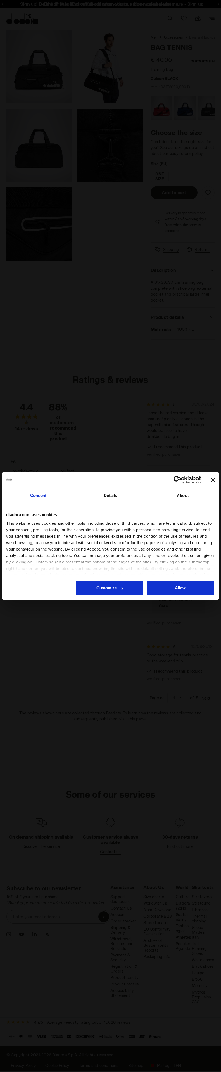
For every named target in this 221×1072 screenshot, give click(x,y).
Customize (106, 588)
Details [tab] (110, 495)
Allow (180, 588)
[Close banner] (213, 480)
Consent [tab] (38, 495)
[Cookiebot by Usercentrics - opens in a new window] (177, 480)
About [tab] (183, 495)
